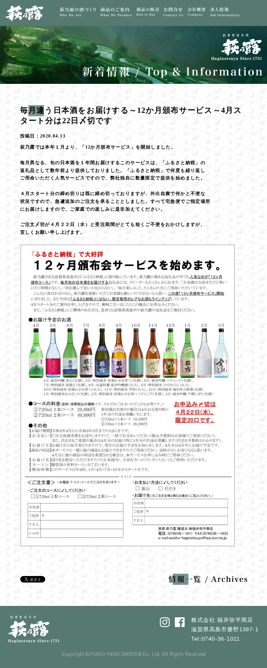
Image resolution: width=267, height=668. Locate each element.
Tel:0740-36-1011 (215, 639)
